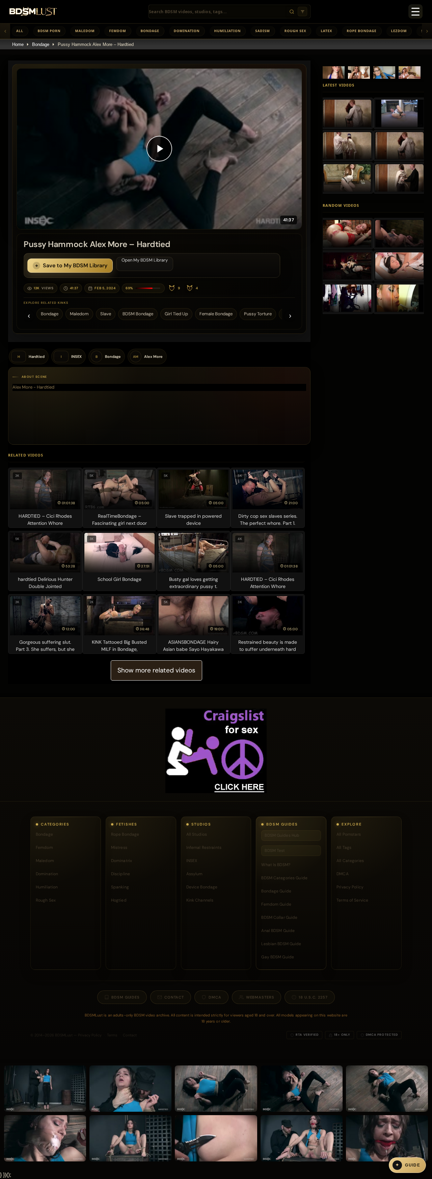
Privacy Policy (349, 887)
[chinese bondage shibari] (347, 298)
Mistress (119, 847)
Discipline (120, 874)
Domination (187, 30)
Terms (112, 1035)
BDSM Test (275, 850)
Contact (174, 997)
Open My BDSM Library (145, 260)
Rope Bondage (361, 30)
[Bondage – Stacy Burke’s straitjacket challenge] (399, 113)
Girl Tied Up (176, 314)
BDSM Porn (49, 30)
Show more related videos (156, 670)
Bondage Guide (276, 891)
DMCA (342, 874)
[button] (159, 149)
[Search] (291, 11)
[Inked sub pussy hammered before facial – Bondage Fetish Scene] (399, 233)
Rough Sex (295, 30)
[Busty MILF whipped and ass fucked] (347, 233)
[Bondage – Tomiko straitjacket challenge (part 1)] (347, 177)
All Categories (350, 860)
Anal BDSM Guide (278, 930)
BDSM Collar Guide (279, 917)
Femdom (117, 30)
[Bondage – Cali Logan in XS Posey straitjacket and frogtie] (347, 113)
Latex (326, 30)
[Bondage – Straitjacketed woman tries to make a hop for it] (347, 145)
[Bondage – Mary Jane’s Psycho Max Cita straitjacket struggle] (399, 177)
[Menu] (415, 11)
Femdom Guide (276, 904)
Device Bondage (202, 887)
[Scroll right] (427, 31)
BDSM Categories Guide (284, 878)
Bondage (150, 30)
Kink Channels (200, 900)
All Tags (343, 847)
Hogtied (119, 900)
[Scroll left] (5, 31)
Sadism (262, 30)
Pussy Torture (258, 314)
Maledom (84, 30)
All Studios (196, 834)
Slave (105, 314)
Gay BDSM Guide (277, 957)
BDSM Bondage (138, 314)
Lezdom (399, 30)
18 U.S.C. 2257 (313, 997)
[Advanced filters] (302, 11)
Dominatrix (121, 860)
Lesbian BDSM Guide (281, 944)
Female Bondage (216, 314)
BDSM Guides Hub (282, 835)
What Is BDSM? (275, 864)
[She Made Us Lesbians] (399, 265)
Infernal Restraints (203, 847)
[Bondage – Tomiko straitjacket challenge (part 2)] (399, 145)
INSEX (191, 860)
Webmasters (260, 997)
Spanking (120, 887)
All (19, 30)
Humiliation (227, 30)
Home (18, 44)
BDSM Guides (125, 997)
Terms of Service (352, 900)
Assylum (194, 874)
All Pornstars (348, 834)
